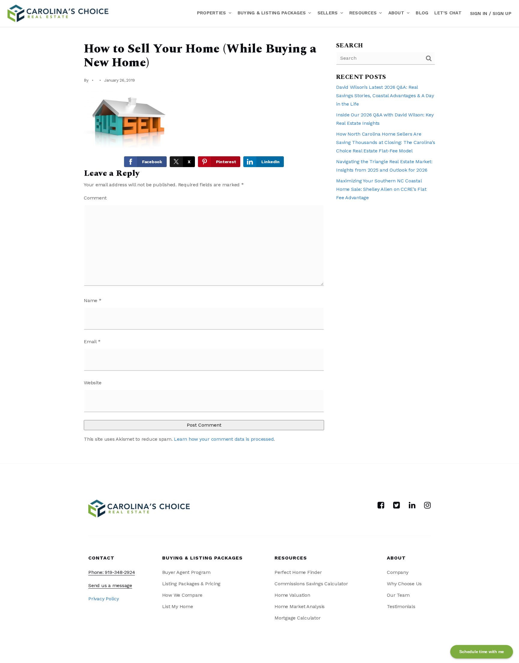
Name (93, 300)
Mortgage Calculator (297, 618)
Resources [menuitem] (363, 13)
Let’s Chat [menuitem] (448, 13)
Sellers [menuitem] (328, 13)
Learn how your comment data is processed (224, 439)
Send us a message (110, 585)
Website (92, 383)
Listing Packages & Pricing (191, 583)
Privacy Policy (103, 599)
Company (397, 572)
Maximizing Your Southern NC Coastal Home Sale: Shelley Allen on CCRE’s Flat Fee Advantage (381, 189)
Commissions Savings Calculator (311, 583)
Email (92, 341)
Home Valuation (292, 595)
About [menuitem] (397, 13)
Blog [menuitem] (422, 13)
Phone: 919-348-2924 (111, 572)
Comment (95, 198)
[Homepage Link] (58, 13)
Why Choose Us (404, 583)
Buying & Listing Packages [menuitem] (273, 13)
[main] (259, 245)
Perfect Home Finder (298, 572)
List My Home (177, 606)
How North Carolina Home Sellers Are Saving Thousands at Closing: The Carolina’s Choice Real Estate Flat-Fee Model (385, 142)
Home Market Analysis (300, 606)
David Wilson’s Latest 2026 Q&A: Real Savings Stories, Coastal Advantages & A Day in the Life (385, 95)
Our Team (398, 595)
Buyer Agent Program (186, 572)
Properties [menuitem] (212, 13)
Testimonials (401, 606)
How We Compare (182, 595)
